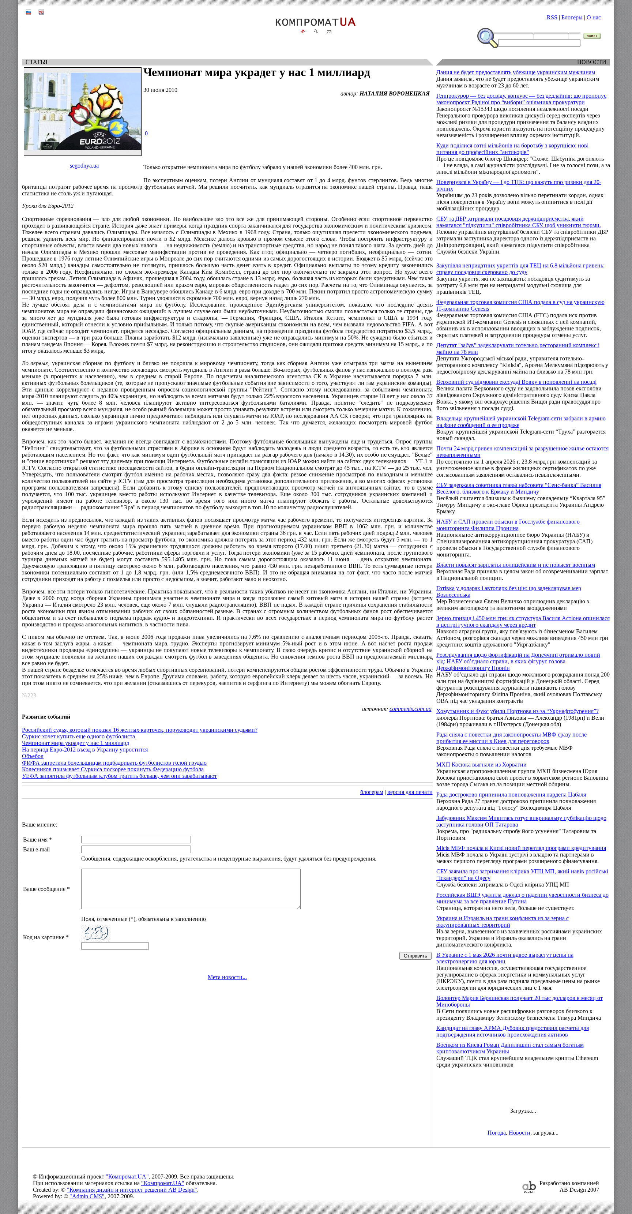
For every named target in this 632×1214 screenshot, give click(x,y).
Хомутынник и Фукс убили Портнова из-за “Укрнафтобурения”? (517, 711)
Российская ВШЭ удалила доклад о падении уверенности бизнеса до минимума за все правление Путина (522, 898)
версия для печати (410, 792)
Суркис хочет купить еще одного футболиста (78, 736)
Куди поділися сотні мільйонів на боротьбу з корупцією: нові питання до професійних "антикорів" (512, 148)
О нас (594, 17)
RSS (552, 17)
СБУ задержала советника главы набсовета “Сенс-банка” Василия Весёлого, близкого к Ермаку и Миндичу (518, 488)
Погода (497, 1132)
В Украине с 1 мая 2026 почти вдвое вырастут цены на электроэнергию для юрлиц (504, 958)
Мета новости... (227, 977)
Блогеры (572, 17)
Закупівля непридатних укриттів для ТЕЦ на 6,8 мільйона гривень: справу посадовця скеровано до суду (520, 268)
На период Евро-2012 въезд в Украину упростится (85, 749)
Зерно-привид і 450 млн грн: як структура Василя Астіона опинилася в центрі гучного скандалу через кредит (523, 621)
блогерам (371, 792)
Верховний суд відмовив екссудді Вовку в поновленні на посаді (516, 382)
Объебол (33, 756)
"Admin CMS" (87, 1196)
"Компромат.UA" (127, 1176)
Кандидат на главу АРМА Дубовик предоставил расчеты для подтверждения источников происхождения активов (512, 1031)
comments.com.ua (411, 709)
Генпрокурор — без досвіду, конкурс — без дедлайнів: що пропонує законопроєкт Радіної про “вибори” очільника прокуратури (521, 99)
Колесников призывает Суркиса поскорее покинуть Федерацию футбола (113, 769)
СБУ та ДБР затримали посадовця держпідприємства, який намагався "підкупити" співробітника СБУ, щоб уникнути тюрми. (518, 222)
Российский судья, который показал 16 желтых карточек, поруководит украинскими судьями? (139, 730)
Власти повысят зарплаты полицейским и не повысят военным (515, 565)
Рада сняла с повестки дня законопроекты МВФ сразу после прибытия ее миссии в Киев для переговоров (511, 737)
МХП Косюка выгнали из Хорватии (481, 764)
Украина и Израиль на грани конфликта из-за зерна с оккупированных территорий (502, 921)
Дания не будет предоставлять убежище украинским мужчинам (515, 72)
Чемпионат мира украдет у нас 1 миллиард (75, 743)
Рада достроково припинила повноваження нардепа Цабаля (511, 794)
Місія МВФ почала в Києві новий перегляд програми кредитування (521, 848)
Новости (519, 1132)
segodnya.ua (84, 165)
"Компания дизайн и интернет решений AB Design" (132, 1190)
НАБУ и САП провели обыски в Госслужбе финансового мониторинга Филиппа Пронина (508, 524)
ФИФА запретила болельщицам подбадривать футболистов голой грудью (114, 763)
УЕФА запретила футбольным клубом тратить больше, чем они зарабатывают (119, 776)
